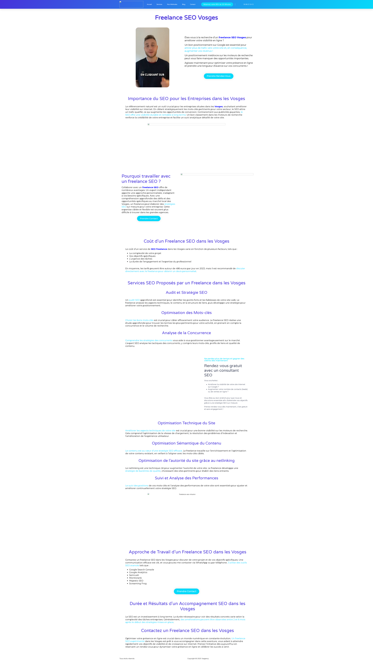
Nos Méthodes (172, 4)
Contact (192, 4)
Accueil (149, 4)
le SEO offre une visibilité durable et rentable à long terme (184, 113)
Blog (183, 4)
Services (159, 4)
